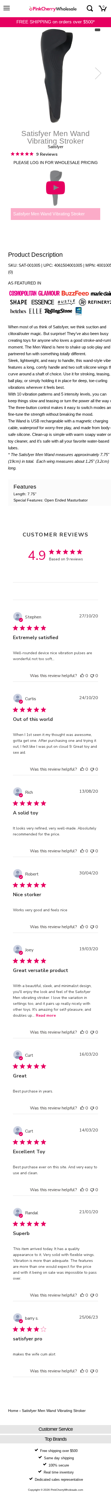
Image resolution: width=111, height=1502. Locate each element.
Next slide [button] (97, 73)
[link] (34, 154)
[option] (55, 76)
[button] (82, 676)
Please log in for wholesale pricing (55, 162)
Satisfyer (55, 146)
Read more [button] (46, 1015)
